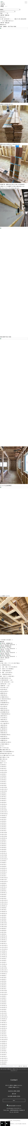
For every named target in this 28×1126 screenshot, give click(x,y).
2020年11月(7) (3, 879)
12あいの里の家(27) (4, 723)
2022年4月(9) (3, 847)
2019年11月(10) (4, 902)
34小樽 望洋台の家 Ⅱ (5, 19)
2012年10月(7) (3, 1062)
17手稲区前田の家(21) (5, 714)
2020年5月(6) (3, 890)
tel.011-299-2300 (14, 1091)
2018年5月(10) (3, 936)
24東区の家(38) (3, 700)
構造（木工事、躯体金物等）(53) (7, 751)
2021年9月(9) (3, 860)
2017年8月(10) (3, 953)
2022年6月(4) (3, 843)
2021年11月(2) (3, 857)
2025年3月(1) (3, 781)
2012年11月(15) (4, 1060)
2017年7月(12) (3, 954)
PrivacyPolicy (16, 1120)
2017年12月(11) (4, 945)
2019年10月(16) (4, 904)
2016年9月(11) (3, 973)
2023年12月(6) (3, 810)
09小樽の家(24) (3, 729)
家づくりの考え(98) (4, 747)
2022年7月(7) (3, 842)
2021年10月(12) (4, 859)
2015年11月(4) (3, 992)
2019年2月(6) (3, 919)
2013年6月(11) (3, 1047)
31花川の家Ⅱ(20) (4, 687)
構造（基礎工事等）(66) (5, 749)
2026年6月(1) (3, 764)
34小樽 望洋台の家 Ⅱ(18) (6, 682)
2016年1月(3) (3, 988)
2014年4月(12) (3, 1028)
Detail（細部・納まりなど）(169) (7, 755)
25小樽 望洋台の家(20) (5, 699)
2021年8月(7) (3, 862)
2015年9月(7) (3, 996)
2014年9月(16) (3, 1018)
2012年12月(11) (4, 1058)
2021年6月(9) (3, 866)
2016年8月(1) (3, 975)
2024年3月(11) (3, 804)
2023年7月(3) (3, 819)
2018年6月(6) (3, 934)
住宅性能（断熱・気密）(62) (6, 753)
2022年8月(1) (3, 840)
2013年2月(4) (3, 1054)
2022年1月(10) (3, 853)
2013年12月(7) (3, 1035)
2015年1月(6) (3, 1011)
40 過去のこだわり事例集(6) (7, 668)
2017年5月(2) (3, 958)
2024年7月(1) (3, 796)
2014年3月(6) (3, 1030)
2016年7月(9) (3, 977)
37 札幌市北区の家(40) (5, 674)
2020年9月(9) (3, 883)
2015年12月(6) (3, 990)
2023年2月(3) (3, 828)
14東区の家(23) (3, 719)
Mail (14, 1100)
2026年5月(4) (3, 766)
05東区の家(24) (3, 736)
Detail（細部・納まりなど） (8, 20)
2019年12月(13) (4, 900)
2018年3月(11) (3, 939)
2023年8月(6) (3, 817)
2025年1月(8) (3, 785)
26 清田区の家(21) (4, 697)
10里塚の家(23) (3, 727)
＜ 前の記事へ (3, 639)
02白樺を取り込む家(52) (5, 742)
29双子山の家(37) (4, 691)
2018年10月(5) (3, 926)
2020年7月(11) (3, 887)
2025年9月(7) (3, 774)
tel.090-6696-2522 (14, 1096)
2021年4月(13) (3, 870)
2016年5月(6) (3, 981)
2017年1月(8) (3, 966)
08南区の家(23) (3, 731)
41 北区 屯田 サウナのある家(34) (8, 667)
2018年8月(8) (3, 930)
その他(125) (3, 761)
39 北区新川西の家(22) (5, 670)
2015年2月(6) (3, 1009)
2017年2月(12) (3, 964)
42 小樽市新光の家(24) (5, 665)
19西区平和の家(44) (4, 710)
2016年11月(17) (4, 970)
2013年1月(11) (3, 1056)
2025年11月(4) (3, 770)
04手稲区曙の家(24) (4, 738)
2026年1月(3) (3, 768)
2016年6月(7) (3, 979)
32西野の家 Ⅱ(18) (4, 685)
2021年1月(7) (3, 875)
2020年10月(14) (4, 881)
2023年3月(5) (3, 827)
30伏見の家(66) (3, 689)
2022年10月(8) (3, 836)
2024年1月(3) (3, 808)
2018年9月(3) (3, 928)
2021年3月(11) (3, 872)
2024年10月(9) (3, 791)
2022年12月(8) (3, 832)
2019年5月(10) (3, 913)
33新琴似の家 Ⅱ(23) (5, 683)
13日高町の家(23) (4, 721)
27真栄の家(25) (3, 695)
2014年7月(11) (3, 1022)
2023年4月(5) (3, 825)
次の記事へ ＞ (9, 639)
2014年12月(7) (3, 1013)
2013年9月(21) (3, 1041)
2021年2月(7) (3, 874)
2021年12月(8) (3, 855)
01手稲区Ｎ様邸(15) (4, 744)
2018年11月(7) (3, 924)
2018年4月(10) (3, 938)
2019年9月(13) (3, 906)
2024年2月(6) (3, 806)
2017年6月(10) (3, 956)
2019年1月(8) (3, 921)
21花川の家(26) (3, 706)
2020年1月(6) (3, 898)
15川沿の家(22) (3, 717)
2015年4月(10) (3, 1005)
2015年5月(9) (3, 1003)
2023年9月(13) (3, 815)
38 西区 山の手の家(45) (6, 672)
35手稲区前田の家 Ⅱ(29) (6, 680)
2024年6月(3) (3, 798)
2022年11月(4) (3, 834)
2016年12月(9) (3, 968)
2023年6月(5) (3, 821)
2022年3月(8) (3, 849)
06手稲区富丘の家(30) (5, 734)
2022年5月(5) (3, 845)
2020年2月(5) (3, 896)
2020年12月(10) (4, 877)
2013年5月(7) (3, 1049)
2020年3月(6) (3, 894)
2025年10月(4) (3, 772)
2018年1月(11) (3, 943)
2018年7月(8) (3, 932)
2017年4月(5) (3, 960)
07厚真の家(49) (3, 732)
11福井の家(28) (3, 725)
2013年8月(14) (3, 1043)
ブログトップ (2, 659)
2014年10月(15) (4, 1017)
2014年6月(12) (3, 1024)
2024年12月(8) (3, 787)
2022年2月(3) (3, 851)
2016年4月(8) (3, 983)
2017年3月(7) (3, 962)
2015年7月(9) (3, 1000)
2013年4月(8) (3, 1050)
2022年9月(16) (3, 838)
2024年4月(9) (3, 802)
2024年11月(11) (4, 789)
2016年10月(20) (4, 971)
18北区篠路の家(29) (4, 712)
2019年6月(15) (3, 911)
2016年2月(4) (3, 986)
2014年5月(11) (3, 1026)
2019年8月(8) (3, 907)
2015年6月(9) (3, 1002)
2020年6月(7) (3, 889)
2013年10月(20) (4, 1039)
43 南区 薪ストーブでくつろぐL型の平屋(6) (10, 663)
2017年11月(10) (4, 947)
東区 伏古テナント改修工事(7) (7, 676)
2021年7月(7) (3, 864)
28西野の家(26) (3, 693)
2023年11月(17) (4, 811)
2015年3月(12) (3, 1007)
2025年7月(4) (3, 778)
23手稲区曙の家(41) (4, 702)
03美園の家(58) (3, 740)
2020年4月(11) (3, 892)
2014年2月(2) (3, 1032)
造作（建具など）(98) (4, 757)
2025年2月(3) (3, 783)
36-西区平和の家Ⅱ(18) (5, 678)
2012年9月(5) (3, 1064)
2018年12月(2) (3, 922)
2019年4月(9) (3, 915)
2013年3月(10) (3, 1052)
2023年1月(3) (3, 830)
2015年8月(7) (3, 998)
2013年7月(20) (3, 1045)
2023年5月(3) (3, 823)
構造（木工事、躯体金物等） (21, 19)
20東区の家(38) (3, 708)
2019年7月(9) (3, 909)
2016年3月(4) (3, 985)
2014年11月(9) (3, 1015)
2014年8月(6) (3, 1020)
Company (10, 1120)
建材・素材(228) (3, 759)
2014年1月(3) (3, 1034)
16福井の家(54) (3, 715)
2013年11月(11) (4, 1037)
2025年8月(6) (3, 776)
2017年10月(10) (4, 949)
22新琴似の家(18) (4, 704)
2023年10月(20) (4, 813)
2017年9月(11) (3, 951)
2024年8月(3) (3, 795)
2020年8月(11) (3, 885)
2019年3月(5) (3, 917)
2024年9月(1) (3, 793)
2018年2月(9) (3, 941)
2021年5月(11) (3, 868)
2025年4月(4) (3, 779)
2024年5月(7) (3, 800)
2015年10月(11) (4, 994)
